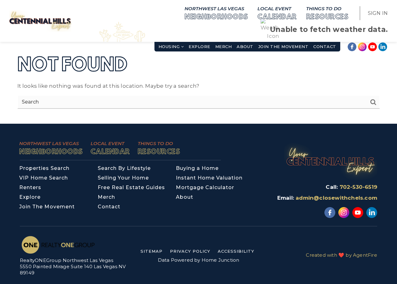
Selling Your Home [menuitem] (123, 178)
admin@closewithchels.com (336, 198)
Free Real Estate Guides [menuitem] (131, 187)
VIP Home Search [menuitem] (43, 178)
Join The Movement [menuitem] (283, 46)
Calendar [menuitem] (277, 13)
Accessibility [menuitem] (236, 251)
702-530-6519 (358, 187)
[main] (198, 62)
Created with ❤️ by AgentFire (341, 255)
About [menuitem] (245, 46)
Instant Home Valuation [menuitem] (209, 178)
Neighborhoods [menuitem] (216, 13)
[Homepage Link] (40, 20)
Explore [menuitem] (199, 46)
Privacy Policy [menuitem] (190, 251)
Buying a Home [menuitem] (197, 168)
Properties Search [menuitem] (44, 168)
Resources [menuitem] (327, 13)
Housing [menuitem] (169, 46)
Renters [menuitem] (30, 187)
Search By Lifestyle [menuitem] (124, 168)
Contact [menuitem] (324, 46)
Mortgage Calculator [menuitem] (205, 187)
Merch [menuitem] (223, 46)
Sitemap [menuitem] (152, 251)
